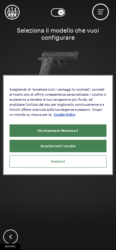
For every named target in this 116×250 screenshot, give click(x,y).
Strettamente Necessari (58, 130)
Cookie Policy (64, 114)
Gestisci (10, 246)
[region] (58, 125)
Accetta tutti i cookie (58, 146)
